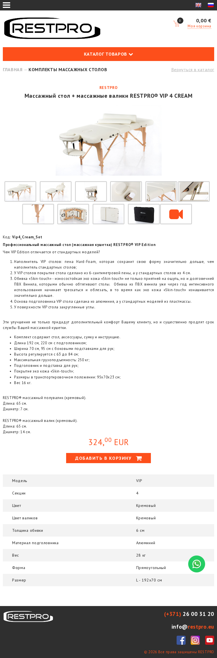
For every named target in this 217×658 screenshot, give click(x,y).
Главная (13, 69)
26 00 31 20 (189, 613)
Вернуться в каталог (192, 69)
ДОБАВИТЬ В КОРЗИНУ (104, 458)
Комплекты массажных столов (68, 69)
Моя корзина (199, 26)
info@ (193, 626)
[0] (176, 24)
